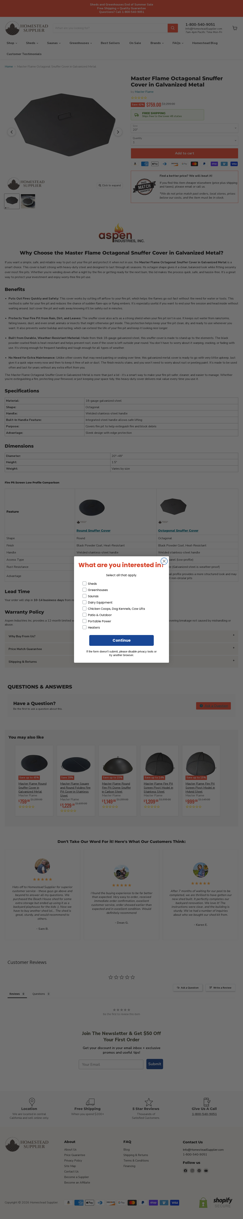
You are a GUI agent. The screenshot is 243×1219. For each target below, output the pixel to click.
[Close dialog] (164, 561)
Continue (122, 640)
